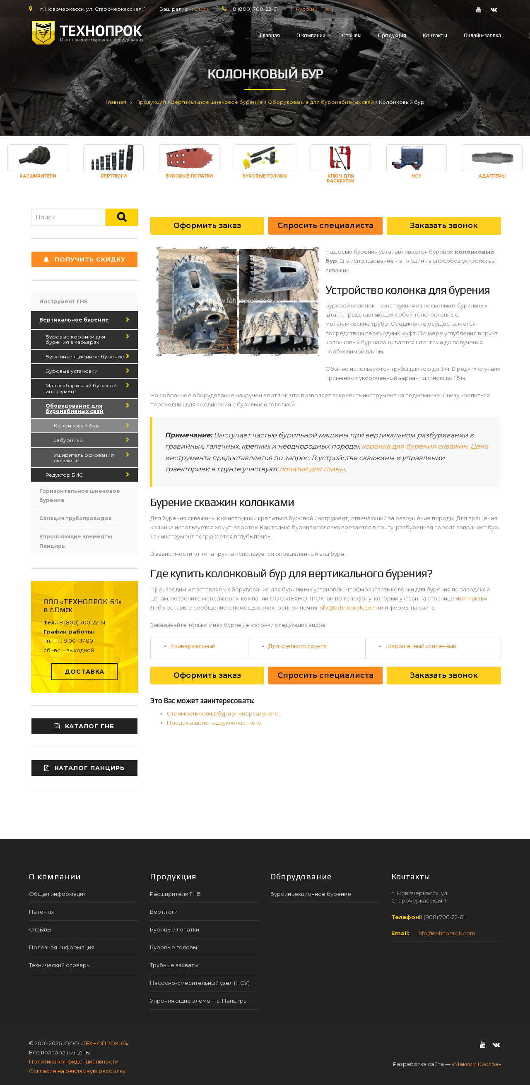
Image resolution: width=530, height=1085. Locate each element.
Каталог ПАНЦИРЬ (90, 768)
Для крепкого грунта (297, 646)
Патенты (41, 911)
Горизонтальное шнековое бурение (79, 495)
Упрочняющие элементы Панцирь (75, 541)
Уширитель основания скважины (84, 457)
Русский (307, 9)
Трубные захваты (174, 965)
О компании (310, 35)
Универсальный (193, 646)
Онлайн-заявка (482, 35)
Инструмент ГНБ (63, 301)
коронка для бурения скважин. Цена (424, 446)
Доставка (84, 671)
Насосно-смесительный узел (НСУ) (200, 982)
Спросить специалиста (325, 225)
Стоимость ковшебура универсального (223, 713)
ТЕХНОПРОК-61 (104, 1043)
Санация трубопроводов (75, 518)
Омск (201, 9)
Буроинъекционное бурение (85, 356)
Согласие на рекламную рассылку (77, 1071)
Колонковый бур (76, 425)
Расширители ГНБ (175, 894)
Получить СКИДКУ (90, 259)
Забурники (68, 440)
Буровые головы (173, 947)
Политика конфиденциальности (73, 1061)
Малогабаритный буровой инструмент (81, 388)
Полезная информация (61, 947)
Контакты (435, 35)
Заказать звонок (444, 225)
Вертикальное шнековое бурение (217, 102)
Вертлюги (164, 911)
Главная (270, 35)
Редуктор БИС (64, 475)
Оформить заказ (207, 225)
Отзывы (351, 35)
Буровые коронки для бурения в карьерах (75, 339)
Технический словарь (59, 965)
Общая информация (58, 894)
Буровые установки (72, 371)
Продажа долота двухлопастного (214, 722)
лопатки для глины (312, 469)
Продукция (392, 35)
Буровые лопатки (174, 929)
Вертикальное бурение (74, 320)
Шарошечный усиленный (420, 646)
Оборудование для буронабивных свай (321, 102)
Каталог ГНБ (89, 726)
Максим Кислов (476, 1064)
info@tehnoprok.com (347, 607)
